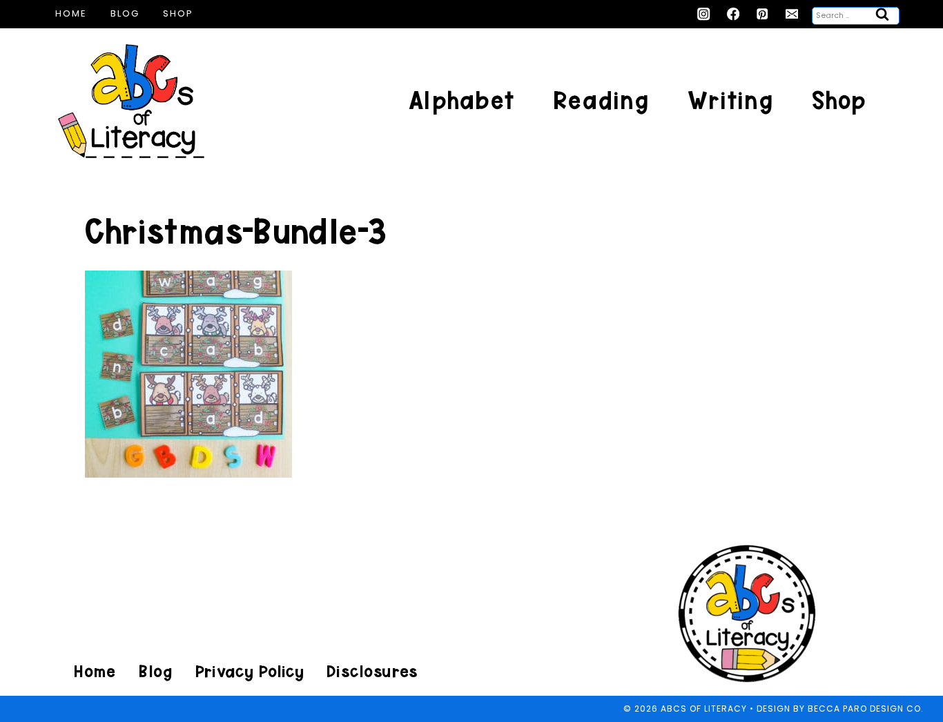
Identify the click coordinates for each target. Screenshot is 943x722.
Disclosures (372, 671)
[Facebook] (733, 14)
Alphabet (461, 100)
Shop (178, 13)
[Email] (792, 14)
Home (71, 13)
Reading (601, 100)
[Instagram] (704, 14)
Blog (124, 13)
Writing (730, 100)
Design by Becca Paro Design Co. (840, 708)
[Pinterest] (762, 14)
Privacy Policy (249, 671)
